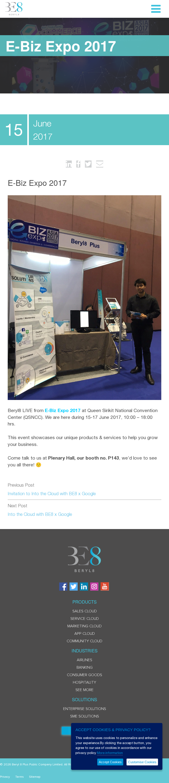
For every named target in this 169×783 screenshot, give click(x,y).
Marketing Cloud (84, 626)
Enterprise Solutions (84, 709)
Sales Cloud (84, 611)
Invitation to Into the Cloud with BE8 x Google (52, 493)
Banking (85, 668)
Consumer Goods (84, 675)
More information (110, 753)
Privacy (5, 776)
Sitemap (34, 776)
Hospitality (84, 682)
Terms (19, 776)
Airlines (84, 660)
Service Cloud (84, 619)
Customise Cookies (142, 762)
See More (84, 690)
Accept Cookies (110, 762)
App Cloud (84, 634)
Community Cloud (84, 641)
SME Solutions (84, 716)
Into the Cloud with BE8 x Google (40, 514)
